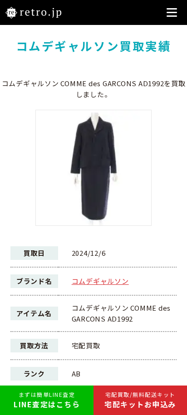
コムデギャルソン (100, 281)
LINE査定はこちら (47, 400)
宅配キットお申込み (140, 400)
